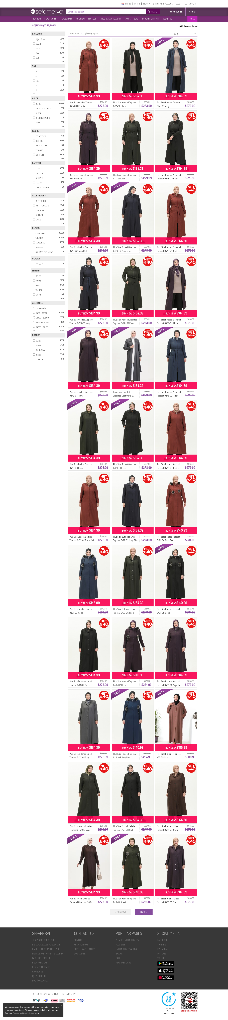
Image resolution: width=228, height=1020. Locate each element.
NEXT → (144, 912)
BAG (118, 958)
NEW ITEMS (37, 19)
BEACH (136, 19)
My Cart (193, 12)
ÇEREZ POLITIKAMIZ (41, 967)
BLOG (178, 4)
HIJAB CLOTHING (51, 19)
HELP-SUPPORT (190, 4)
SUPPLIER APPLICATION (84, 949)
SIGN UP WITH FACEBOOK (162, 4)
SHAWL (119, 953)
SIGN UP (146, 4)
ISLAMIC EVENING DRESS (127, 940)
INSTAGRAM (162, 949)
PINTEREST (162, 953)
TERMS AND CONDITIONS (43, 940)
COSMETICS (167, 19)
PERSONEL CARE (123, 962)
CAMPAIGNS (37, 971)
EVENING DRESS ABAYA (126, 949)
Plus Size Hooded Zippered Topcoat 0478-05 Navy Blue (81, 323)
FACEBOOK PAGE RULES (43, 958)
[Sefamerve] (48, 11)
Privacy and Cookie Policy (24, 1013)
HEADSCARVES (66, 19)
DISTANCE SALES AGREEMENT (46, 944)
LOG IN (137, 4)
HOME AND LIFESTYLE (150, 19)
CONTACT (78, 940)
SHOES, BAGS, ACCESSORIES (110, 19)
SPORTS (128, 19)
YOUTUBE (161, 958)
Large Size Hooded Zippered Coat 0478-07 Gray (123, 396)
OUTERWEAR (80, 19)
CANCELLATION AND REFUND (45, 949)
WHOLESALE (79, 953)
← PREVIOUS (120, 912)
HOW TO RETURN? (40, 962)
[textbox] (102, 11)
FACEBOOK (162, 940)
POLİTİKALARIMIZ (40, 980)
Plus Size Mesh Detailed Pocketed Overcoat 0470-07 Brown (80, 902)
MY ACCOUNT (176, 12)
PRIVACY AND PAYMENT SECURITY (47, 953)
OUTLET (192, 19)
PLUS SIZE (92, 19)
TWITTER (161, 944)
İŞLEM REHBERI (39, 976)
